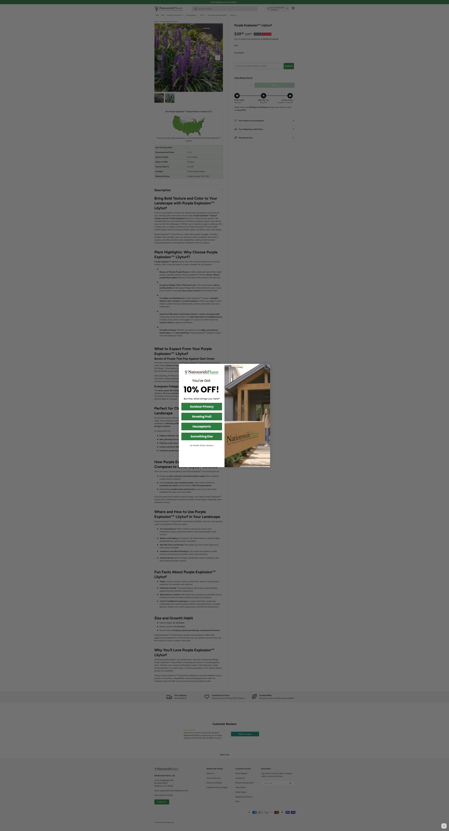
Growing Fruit (202, 416)
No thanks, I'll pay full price (201, 445)
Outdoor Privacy (202, 407)
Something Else (202, 436)
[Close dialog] (267, 367)
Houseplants (202, 426)
